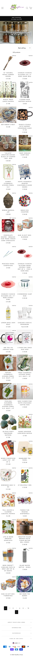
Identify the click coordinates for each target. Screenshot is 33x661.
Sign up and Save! (16, 638)
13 (28, 608)
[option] (16, 18)
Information (16, 627)
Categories (16, 633)
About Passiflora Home (16, 622)
